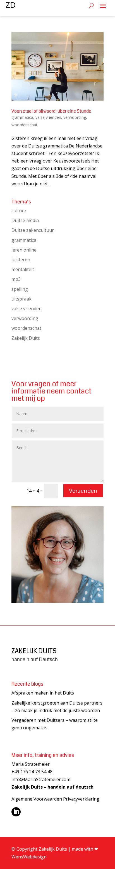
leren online (24, 250)
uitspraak (21, 299)
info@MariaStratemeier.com (40, 779)
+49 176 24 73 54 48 (31, 772)
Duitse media (25, 220)
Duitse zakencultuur (32, 230)
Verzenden (83, 490)
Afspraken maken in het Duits (42, 693)
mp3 (16, 279)
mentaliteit (22, 269)
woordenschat (24, 124)
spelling (19, 289)
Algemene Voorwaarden (36, 799)
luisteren (20, 260)
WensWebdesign (29, 857)
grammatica (22, 117)
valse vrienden (48, 117)
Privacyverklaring (81, 799)
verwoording (74, 117)
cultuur (19, 211)
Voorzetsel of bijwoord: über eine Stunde (51, 111)
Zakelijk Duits (25, 338)
